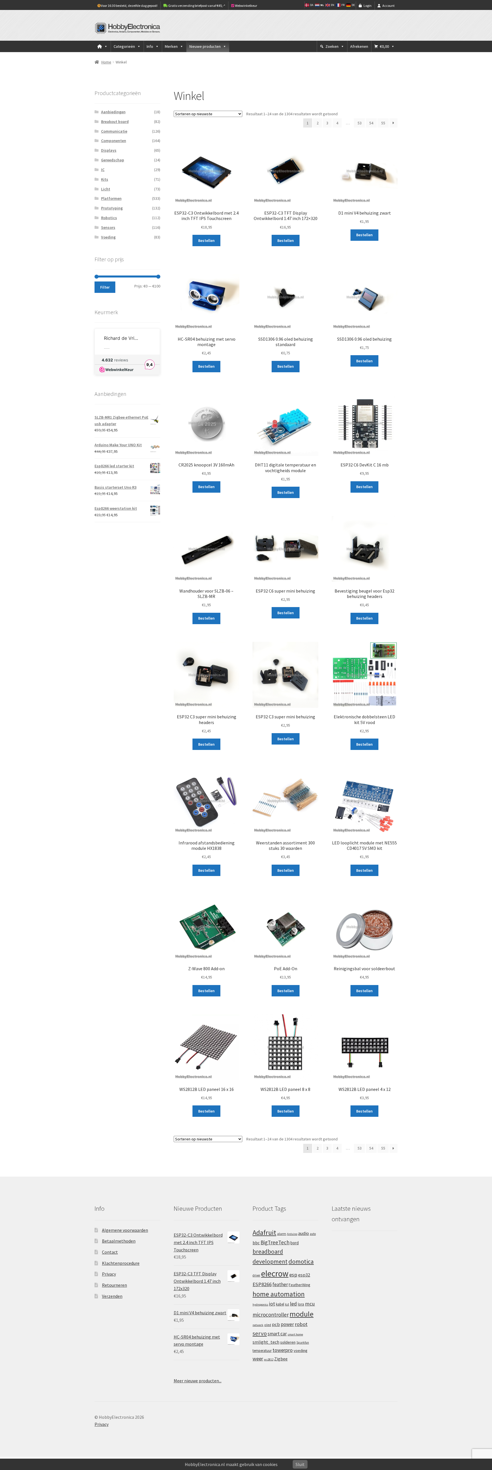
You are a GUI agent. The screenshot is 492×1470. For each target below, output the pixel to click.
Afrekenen (359, 46)
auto (313, 1234)
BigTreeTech (275, 1242)
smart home (295, 1334)
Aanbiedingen (113, 111)
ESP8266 (262, 1284)
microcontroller (271, 1314)
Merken (171, 46)
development (270, 1261)
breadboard (268, 1251)
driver (256, 1275)
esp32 (304, 1275)
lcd (287, 1304)
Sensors (108, 227)
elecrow (274, 1273)
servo (260, 1333)
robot (301, 1324)
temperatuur (262, 1350)
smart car (277, 1334)
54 (371, 123)
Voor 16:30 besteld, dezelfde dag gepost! (129, 5)
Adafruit (264, 1232)
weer (258, 1358)
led (293, 1303)
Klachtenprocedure (121, 1263)
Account (388, 5)
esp (293, 1274)
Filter (105, 287)
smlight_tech (266, 1342)
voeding (301, 1350)
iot (272, 1303)
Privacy (109, 1274)
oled (267, 1325)
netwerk (258, 1325)
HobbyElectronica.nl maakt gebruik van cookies (231, 1464)
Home (106, 62)
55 (383, 123)
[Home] (102, 46)
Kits (104, 179)
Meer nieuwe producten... (198, 1380)
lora (301, 1304)
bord (294, 1242)
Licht (105, 189)
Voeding (108, 237)
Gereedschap (112, 160)
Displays (108, 150)
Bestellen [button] (206, 240)
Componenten (113, 140)
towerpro (282, 1350)
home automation (279, 1294)
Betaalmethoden (119, 1241)
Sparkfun (302, 1342)
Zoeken (332, 46)
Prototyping (112, 208)
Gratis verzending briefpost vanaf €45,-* (196, 5)
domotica (301, 1261)
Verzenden (112, 1296)
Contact (110, 1252)
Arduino (292, 1234)
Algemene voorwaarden (125, 1230)
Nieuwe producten (205, 46)
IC (102, 169)
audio (303, 1233)
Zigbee (281, 1359)
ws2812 (268, 1359)
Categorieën (124, 46)
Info (150, 46)
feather (280, 1284)
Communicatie (114, 131)
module (301, 1314)
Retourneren (114, 1285)
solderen (288, 1342)
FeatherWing (299, 1284)
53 (360, 123)
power (287, 1324)
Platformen (111, 198)
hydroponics (260, 1304)
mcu (310, 1303)
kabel (280, 1304)
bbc (256, 1242)
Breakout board (115, 121)
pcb (276, 1324)
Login (368, 5)
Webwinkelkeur (245, 5)
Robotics (109, 217)
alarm (281, 1233)
